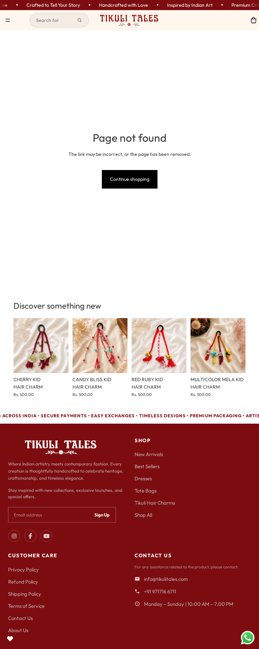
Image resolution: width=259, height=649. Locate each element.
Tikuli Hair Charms (155, 503)
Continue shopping (129, 179)
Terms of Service (26, 606)
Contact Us (20, 618)
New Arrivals (149, 454)
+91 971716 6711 (160, 591)
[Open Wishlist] (10, 639)
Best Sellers (147, 466)
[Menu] (8, 20)
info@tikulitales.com (166, 579)
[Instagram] (14, 536)
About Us (18, 630)
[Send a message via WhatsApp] (248, 638)
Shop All (143, 515)
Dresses (143, 478)
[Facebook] (30, 536)
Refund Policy (23, 582)
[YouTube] (46, 536)
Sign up (102, 514)
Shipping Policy (24, 594)
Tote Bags (145, 490)
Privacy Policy (23, 569)
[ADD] (58, 363)
